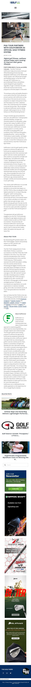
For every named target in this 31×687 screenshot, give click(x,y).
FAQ (3, 682)
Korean (18, 300)
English (24, 302)
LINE (7, 308)
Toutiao (20, 306)
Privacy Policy (8, 682)
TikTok (17, 302)
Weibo (15, 306)
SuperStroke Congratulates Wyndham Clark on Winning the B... (15, 457)
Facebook (23, 299)
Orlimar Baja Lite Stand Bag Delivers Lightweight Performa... (15, 412)
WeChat (11, 306)
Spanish (13, 300)
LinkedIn (12, 302)
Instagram (6, 300)
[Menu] (15, 8)
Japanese (6, 302)
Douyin (25, 306)
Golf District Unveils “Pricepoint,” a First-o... (15, 434)
